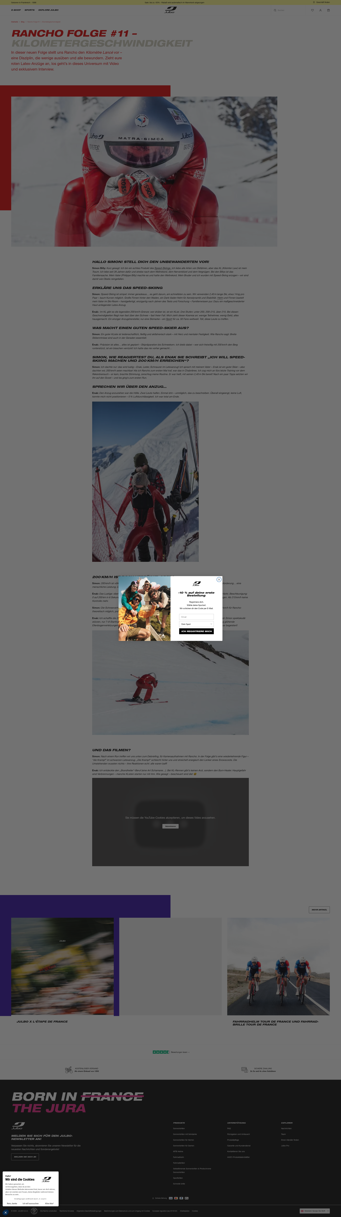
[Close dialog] (219, 579)
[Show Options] (211, 624)
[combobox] (195, 624)
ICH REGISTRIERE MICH (196, 631)
